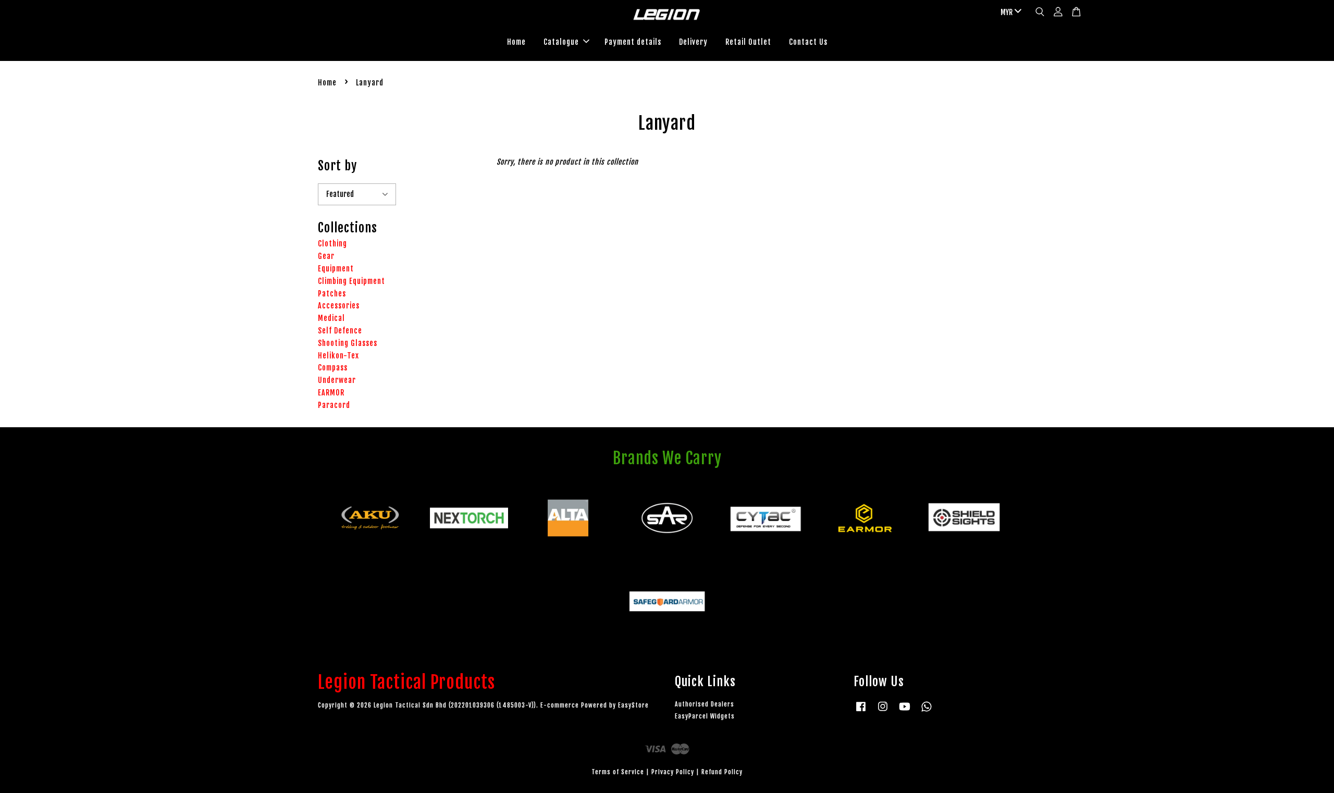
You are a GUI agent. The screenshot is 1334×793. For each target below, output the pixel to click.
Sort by (337, 166)
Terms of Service (617, 772)
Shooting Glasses (347, 343)
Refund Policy (722, 772)
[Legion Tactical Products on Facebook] (861, 711)
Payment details (632, 42)
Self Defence (340, 330)
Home (516, 42)
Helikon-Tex (338, 355)
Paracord (334, 405)
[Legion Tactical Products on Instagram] (882, 711)
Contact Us (808, 42)
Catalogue (561, 42)
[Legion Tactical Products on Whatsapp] (926, 711)
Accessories (339, 305)
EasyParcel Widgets (705, 716)
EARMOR (331, 392)
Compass (333, 367)
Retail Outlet (748, 42)
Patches (332, 293)
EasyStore (633, 705)
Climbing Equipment (351, 281)
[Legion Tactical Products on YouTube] (904, 711)
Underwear (337, 380)
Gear (326, 256)
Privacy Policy (672, 772)
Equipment (336, 268)
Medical (331, 318)
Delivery (693, 42)
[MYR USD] (1009, 12)
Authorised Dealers (704, 704)
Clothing (332, 243)
